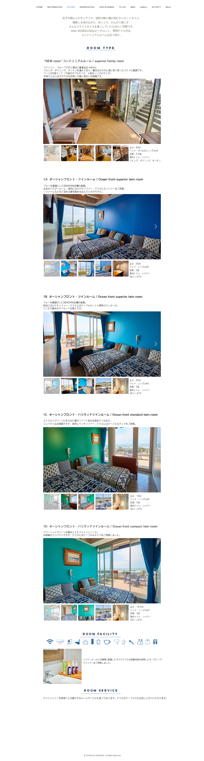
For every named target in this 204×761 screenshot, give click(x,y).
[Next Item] (155, 111)
